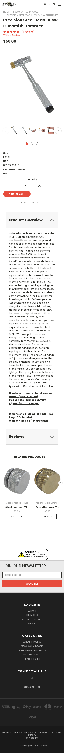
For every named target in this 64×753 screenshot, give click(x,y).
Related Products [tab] (29, 457)
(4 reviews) (28, 31)
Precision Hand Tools (32, 646)
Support (32, 610)
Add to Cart (16, 516)
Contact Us (32, 615)
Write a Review (11, 35)
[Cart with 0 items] (54, 4)
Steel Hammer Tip (16, 507)
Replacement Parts (32, 654)
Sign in (25, 619)
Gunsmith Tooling (32, 641)
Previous (5, 130)
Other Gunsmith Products (32, 650)
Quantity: (32, 179)
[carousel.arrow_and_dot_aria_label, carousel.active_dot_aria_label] (27, 143)
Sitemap (32, 623)
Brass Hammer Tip (47, 507)
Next (58, 130)
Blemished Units (32, 659)
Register (37, 619)
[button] (32, 554)
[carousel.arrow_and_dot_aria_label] (32, 143)
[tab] (32, 220)
